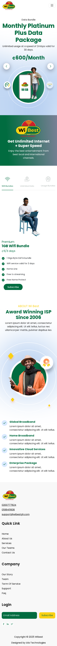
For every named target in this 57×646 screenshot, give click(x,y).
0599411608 (8, 509)
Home (5, 534)
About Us (7, 538)
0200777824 (9, 505)
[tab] (7, 183)
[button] (50, 66)
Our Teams (8, 548)
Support (6, 588)
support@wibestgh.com (16, 514)
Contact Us (8, 552)
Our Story (7, 574)
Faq (4, 593)
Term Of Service (11, 583)
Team (5, 579)
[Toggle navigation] (52, 5)
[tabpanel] (28, 244)
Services (6, 543)
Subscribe (13, 287)
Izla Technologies (36, 642)
